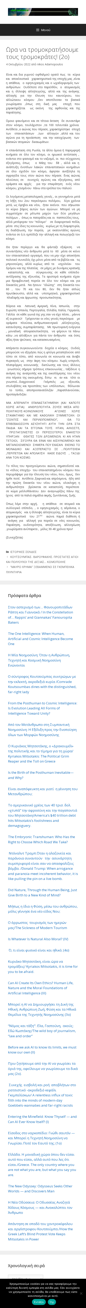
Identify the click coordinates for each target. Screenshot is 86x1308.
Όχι (52, 1302)
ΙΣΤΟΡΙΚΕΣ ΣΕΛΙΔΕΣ (23, 552)
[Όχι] (81, 1293)
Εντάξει (39, 1302)
